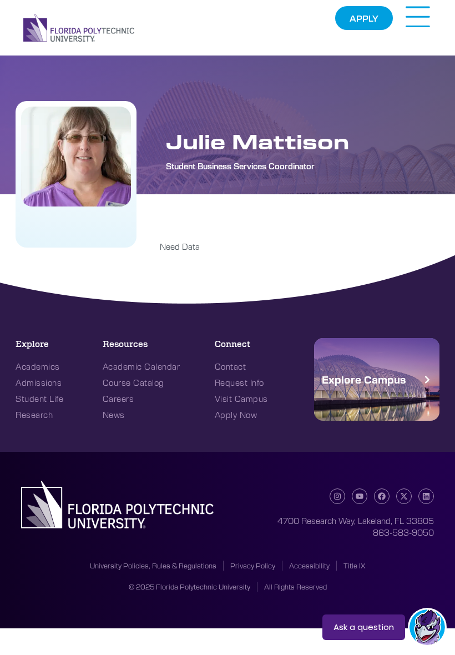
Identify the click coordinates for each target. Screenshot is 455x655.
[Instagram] (337, 496)
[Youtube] (359, 496)
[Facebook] (382, 496)
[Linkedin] (426, 496)
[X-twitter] (404, 496)
